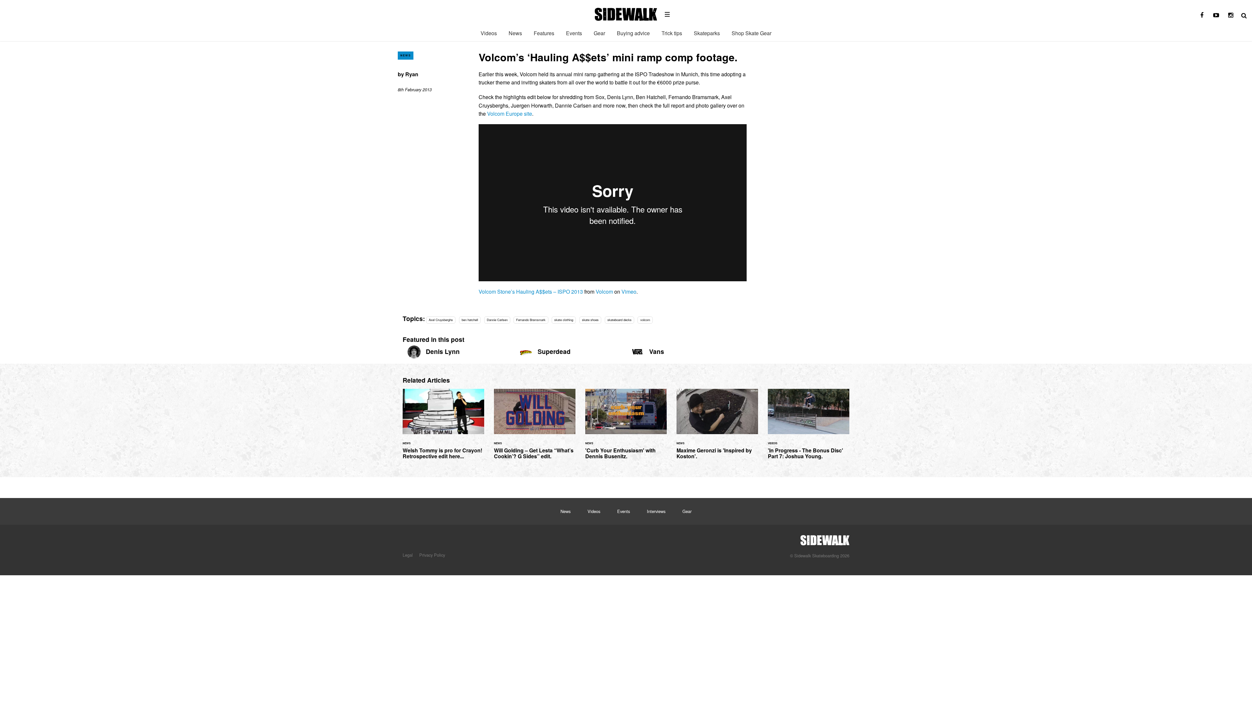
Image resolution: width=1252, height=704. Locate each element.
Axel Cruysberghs (441, 319)
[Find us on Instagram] (1230, 15)
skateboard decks (619, 319)
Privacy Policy (432, 555)
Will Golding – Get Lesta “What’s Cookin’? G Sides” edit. (534, 428)
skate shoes (590, 319)
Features (544, 33)
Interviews (656, 511)
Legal (408, 555)
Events (574, 33)
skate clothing (563, 319)
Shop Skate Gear (751, 33)
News (515, 33)
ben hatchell (470, 319)
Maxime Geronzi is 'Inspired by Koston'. (717, 428)
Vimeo (628, 291)
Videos (489, 33)
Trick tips (672, 33)
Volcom (604, 291)
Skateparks (707, 33)
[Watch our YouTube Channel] (1216, 15)
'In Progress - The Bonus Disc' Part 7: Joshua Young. (808, 428)
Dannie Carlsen (497, 319)
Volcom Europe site (509, 113)
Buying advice (633, 33)
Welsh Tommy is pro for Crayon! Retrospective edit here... (443, 428)
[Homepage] (824, 538)
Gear (599, 33)
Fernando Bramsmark (530, 319)
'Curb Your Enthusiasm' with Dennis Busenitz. (626, 428)
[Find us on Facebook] (1201, 15)
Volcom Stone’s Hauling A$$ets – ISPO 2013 (531, 291)
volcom (645, 319)
